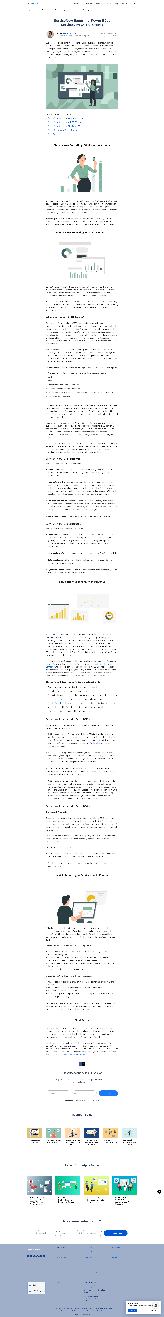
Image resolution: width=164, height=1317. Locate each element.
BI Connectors (87, 4)
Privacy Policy (94, 1100)
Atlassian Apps (88, 1251)
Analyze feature (96, 743)
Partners (109, 4)
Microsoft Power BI (54, 634)
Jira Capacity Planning (90, 1272)
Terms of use (86, 1314)
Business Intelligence (40, 10)
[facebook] (28, 1256)
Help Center (59, 1292)
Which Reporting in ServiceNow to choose (66, 130)
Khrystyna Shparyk (71, 33)
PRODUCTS (88, 1248)
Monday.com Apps (89, 1263)
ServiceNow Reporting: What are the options (67, 118)
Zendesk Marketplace (61, 1260)
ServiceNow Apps (89, 1254)
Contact (134, 4)
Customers (115, 1254)
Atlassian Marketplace (62, 1251)
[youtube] (37, 1256)
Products (76, 4)
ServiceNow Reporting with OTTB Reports (66, 122)
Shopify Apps (88, 1257)
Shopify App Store (60, 1257)
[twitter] (31, 1256)
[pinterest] (44, 1256)
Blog (116, 4)
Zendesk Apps (88, 1260)
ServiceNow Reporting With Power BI (64, 126)
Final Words (53, 134)
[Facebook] (80, 1064)
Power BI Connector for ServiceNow (70, 1054)
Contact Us (115, 1260)
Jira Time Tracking (89, 1266)
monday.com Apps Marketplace (64, 1263)
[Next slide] (159, 1192)
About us (99, 4)
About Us (115, 1251)
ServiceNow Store (60, 1254)
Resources (124, 4)
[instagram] (34, 1256)
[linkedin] (40, 1256)
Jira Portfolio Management (92, 1269)
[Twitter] (83, 1064)
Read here (58, 795)
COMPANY (116, 1248)
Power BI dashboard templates (67, 703)
